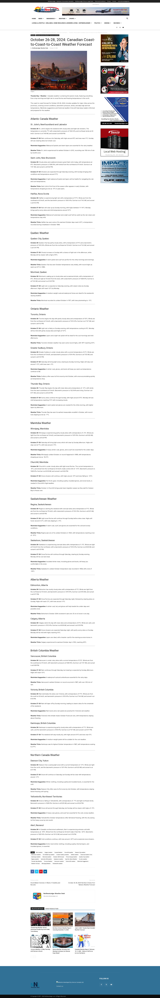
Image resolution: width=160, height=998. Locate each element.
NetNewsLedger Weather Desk (40, 48)
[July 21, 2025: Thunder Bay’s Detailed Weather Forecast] (85, 919)
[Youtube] (123, 27)
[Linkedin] (45, 871)
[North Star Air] (95, 11)
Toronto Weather (48, 861)
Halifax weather (75, 854)
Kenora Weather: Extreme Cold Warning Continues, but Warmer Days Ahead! (61, 951)
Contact (114, 1)
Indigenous (50, 18)
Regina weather (35, 859)
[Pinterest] (41, 871)
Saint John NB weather (46, 859)
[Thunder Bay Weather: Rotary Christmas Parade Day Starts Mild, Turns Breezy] (41, 919)
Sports (71, 18)
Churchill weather (68, 852)
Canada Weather (58, 852)
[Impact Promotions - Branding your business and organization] (114, 171)
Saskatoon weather (58, 859)
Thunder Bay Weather (36, 861)
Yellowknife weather (57, 863)
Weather (62, 18)
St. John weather (83, 859)
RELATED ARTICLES (37, 908)
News (40, 18)
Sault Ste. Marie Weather (71, 859)
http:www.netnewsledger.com (50, 896)
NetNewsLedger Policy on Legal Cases (84, 1)
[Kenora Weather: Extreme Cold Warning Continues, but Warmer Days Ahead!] (63, 941)
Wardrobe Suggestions (82, 861)
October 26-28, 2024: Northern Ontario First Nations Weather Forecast (81, 884)
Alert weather (39, 852)
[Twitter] (120, 27)
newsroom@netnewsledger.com (74, 986)
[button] (127, 19)
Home (34, 18)
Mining (106, 23)
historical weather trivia (86, 854)
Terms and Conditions (100, 1)
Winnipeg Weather (46, 863)
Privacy (109, 1)
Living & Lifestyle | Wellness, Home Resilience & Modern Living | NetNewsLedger (61, 23)
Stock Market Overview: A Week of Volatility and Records (45, 884)
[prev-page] (32, 957)
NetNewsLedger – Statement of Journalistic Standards (60, 1)
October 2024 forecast (58, 857)
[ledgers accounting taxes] (114, 111)
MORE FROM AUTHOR (51, 908)
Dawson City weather (80, 852)
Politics (97, 23)
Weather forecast (35, 863)
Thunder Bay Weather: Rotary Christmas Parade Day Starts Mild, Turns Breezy (40, 929)
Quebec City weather (84, 857)
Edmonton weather (36, 854)
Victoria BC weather (70, 861)
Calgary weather (48, 852)
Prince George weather (71, 857)
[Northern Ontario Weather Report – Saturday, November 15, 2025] (63, 919)
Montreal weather (47, 857)
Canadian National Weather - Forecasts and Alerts (54, 32)
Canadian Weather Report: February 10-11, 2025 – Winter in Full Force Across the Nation (84, 951)
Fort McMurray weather (48, 854)
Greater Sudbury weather (62, 854)
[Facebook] (116, 27)
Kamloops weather (36, 857)
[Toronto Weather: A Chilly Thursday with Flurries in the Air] (41, 941)
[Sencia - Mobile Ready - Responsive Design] (114, 142)
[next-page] (35, 957)
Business (117, 23)
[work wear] (114, 80)
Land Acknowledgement (123, 1)
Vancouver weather (59, 861)
